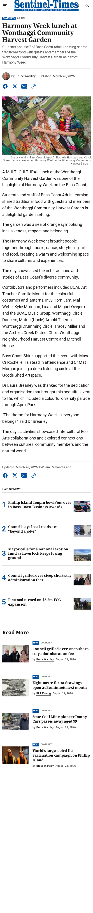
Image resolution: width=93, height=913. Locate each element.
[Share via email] (24, 86)
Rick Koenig (43, 693)
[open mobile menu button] (5, 5)
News (36, 643)
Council (21, 18)
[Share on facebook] (6, 86)
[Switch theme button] (87, 5)
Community (9, 18)
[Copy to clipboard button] (33, 86)
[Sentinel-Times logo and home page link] (46, 5)
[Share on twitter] (14, 86)
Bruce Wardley (26, 76)
